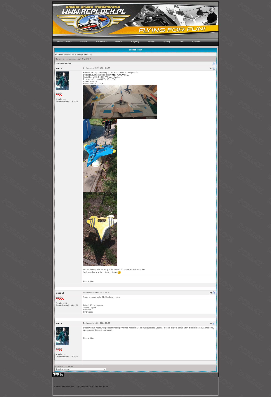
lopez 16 (60, 293)
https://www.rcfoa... (120, 75)
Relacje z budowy (84, 55)
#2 (211, 293)
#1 (211, 68)
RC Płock (59, 55)
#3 (211, 323)
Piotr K (59, 68)
